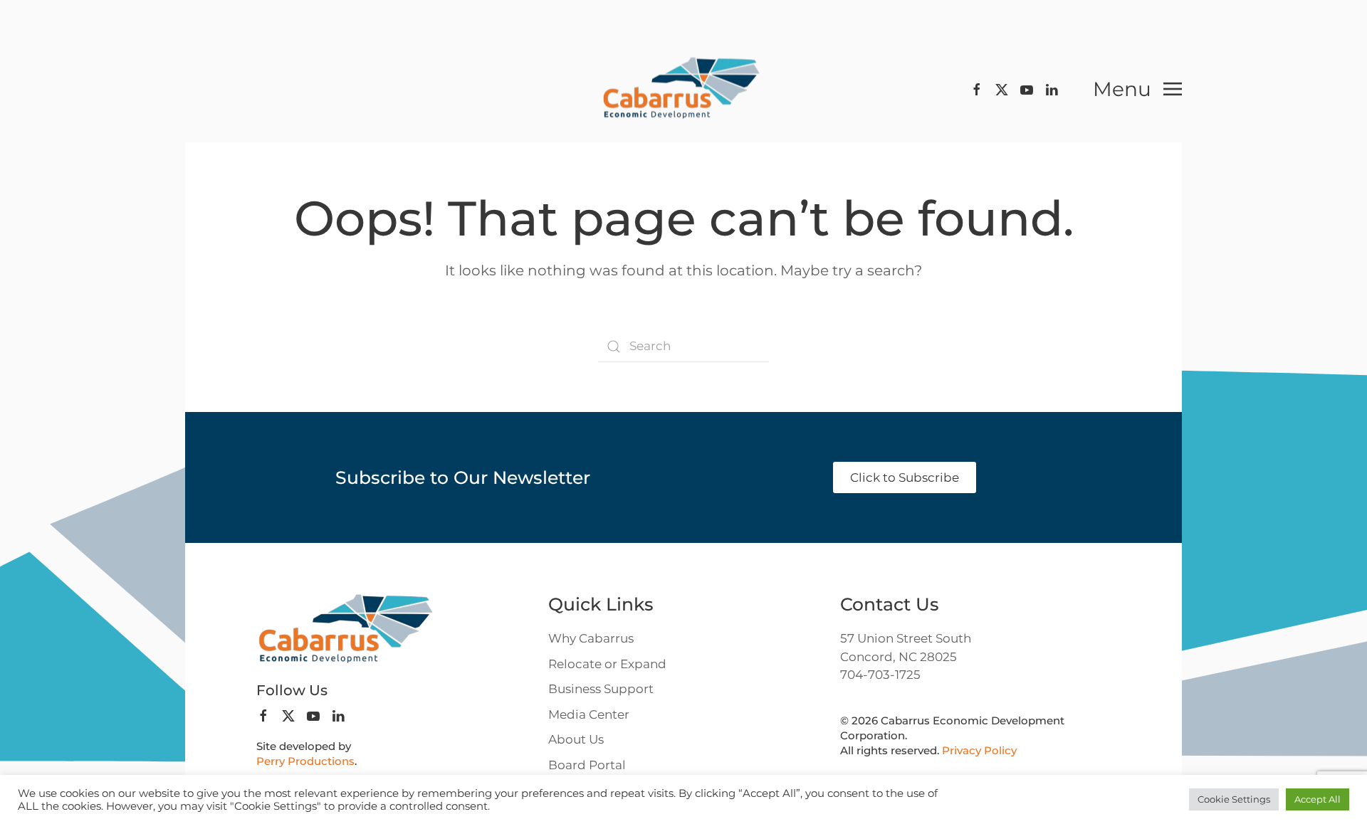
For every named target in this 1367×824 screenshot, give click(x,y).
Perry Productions (305, 761)
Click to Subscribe (904, 477)
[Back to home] (683, 89)
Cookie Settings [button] (1234, 799)
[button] (1137, 89)
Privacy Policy (979, 750)
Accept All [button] (1317, 799)
